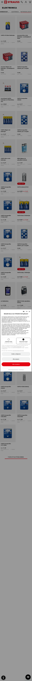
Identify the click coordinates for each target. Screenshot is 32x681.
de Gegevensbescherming (18, 350)
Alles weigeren (16, 359)
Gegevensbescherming (13, 369)
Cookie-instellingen (17, 346)
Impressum (21, 369)
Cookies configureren (16, 354)
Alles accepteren (16, 364)
